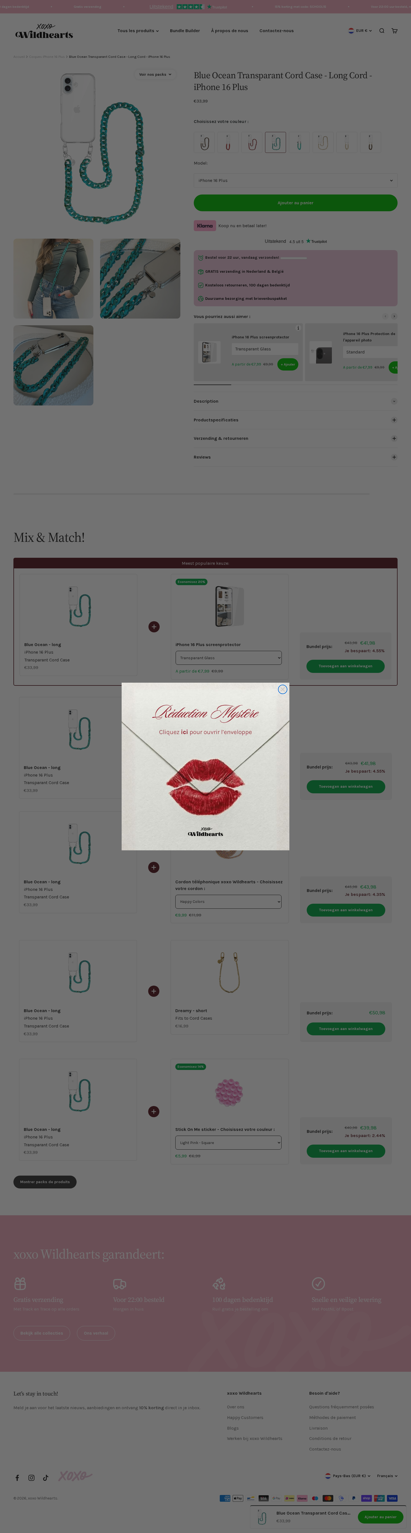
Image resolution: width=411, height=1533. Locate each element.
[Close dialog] (282, 689)
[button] (205, 766)
